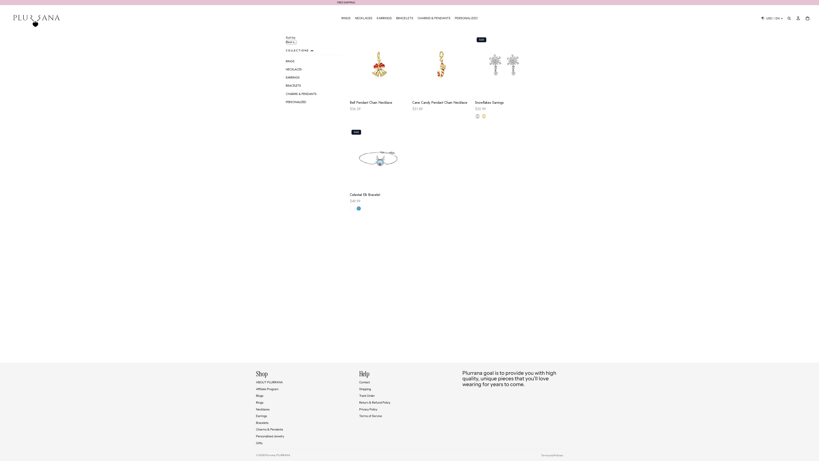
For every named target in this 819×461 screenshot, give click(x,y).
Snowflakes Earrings (489, 103)
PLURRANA (283, 455)
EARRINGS (293, 77)
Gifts (259, 443)
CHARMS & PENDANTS (301, 94)
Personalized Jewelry (270, 436)
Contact (364, 382)
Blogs (259, 396)
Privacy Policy (368, 409)
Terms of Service (370, 416)
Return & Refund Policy (374, 402)
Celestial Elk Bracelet (365, 195)
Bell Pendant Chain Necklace (371, 103)
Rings (259, 402)
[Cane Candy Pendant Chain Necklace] (441, 67)
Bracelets (262, 423)
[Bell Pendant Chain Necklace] (379, 67)
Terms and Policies (552, 455)
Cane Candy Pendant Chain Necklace (439, 103)
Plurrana (270, 455)
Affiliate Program (267, 389)
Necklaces (263, 409)
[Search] (789, 18)
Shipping (365, 389)
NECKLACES (294, 69)
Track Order (367, 396)
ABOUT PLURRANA (269, 382)
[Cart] (807, 18)
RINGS (290, 61)
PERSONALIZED (296, 102)
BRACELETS (293, 86)
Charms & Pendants (269, 429)
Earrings (261, 416)
